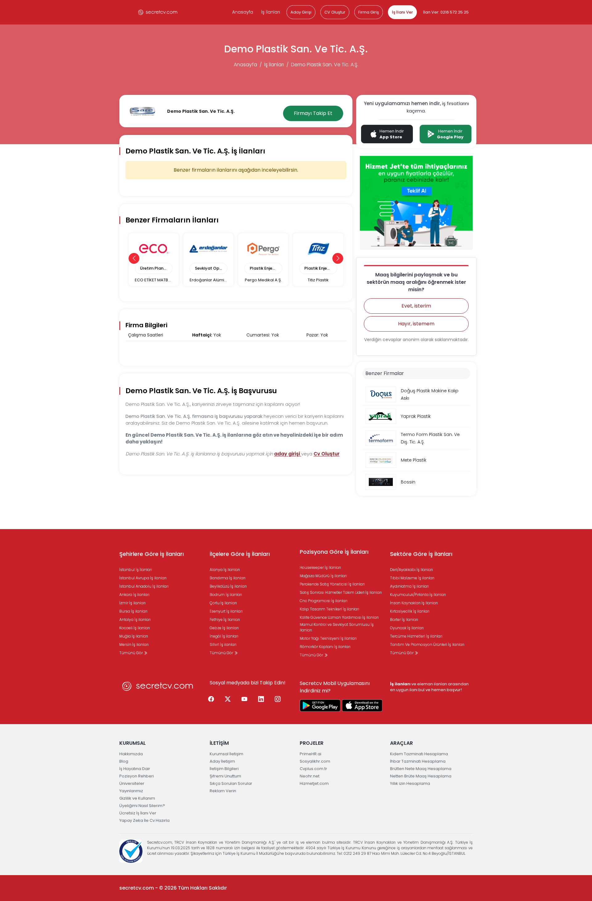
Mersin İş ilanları (134, 644)
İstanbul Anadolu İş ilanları (144, 586)
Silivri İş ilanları (223, 644)
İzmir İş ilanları (132, 602)
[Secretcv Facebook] (211, 699)
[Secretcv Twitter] (228, 699)
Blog (123, 761)
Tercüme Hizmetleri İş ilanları (416, 636)
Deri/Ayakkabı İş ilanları (411, 569)
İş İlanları (270, 12)
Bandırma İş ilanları (227, 578)
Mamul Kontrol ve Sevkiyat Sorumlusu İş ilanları (337, 627)
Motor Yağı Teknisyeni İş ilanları (328, 638)
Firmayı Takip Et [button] (313, 113)
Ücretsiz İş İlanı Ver (137, 813)
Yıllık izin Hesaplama (410, 783)
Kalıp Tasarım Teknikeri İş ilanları (329, 609)
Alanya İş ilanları (225, 569)
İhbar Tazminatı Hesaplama (418, 761)
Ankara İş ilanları (134, 594)
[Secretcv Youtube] (244, 699)
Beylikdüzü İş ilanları (228, 586)
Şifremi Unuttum (225, 776)
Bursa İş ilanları (133, 611)
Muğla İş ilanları (133, 636)
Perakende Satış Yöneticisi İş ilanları (332, 584)
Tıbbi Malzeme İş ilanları (412, 578)
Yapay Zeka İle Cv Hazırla (144, 820)
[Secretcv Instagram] (278, 699)
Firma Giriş (368, 12)
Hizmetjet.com (314, 783)
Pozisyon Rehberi (136, 776)
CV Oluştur (334, 12)
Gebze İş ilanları (224, 627)
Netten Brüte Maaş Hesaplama (420, 776)
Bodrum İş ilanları (226, 594)
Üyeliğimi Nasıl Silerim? (142, 806)
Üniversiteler (131, 783)
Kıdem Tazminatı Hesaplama (419, 754)
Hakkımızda (131, 754)
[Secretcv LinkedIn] (261, 699)
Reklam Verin (223, 791)
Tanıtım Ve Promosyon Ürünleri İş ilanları (427, 644)
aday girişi (287, 453)
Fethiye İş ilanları (225, 619)
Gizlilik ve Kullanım (137, 798)
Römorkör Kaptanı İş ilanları (325, 646)
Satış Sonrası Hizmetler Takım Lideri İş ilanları (341, 592)
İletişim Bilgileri (224, 769)
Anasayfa (242, 12)
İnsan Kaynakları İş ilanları (414, 602)
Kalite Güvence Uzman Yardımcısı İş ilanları (339, 617)
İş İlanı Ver (402, 12)
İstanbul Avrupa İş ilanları (142, 578)
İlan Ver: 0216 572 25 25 (446, 12)
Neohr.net (309, 776)
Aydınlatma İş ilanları (409, 586)
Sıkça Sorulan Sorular (231, 783)
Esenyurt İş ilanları (226, 611)
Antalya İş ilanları (135, 619)
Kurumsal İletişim (226, 754)
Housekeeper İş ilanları (320, 567)
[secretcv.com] (157, 12)
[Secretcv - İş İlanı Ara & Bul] (320, 705)
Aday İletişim (222, 761)
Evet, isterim (416, 305)
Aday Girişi (300, 12)
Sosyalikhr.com (315, 761)
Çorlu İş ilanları (223, 602)
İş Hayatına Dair (134, 769)
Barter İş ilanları (404, 619)
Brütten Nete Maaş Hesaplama (420, 769)
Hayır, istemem (416, 323)
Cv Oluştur (326, 453)
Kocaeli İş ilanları (134, 627)
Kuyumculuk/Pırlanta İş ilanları (418, 594)
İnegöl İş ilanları (224, 636)
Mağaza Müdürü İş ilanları (323, 575)
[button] (134, 258)
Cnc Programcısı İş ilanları (323, 600)
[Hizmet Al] (416, 202)
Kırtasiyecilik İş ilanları (410, 611)
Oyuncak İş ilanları (407, 627)
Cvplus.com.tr (313, 769)
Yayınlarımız (131, 791)
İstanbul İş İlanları (135, 569)
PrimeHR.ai (310, 754)
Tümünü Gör (131, 652)
